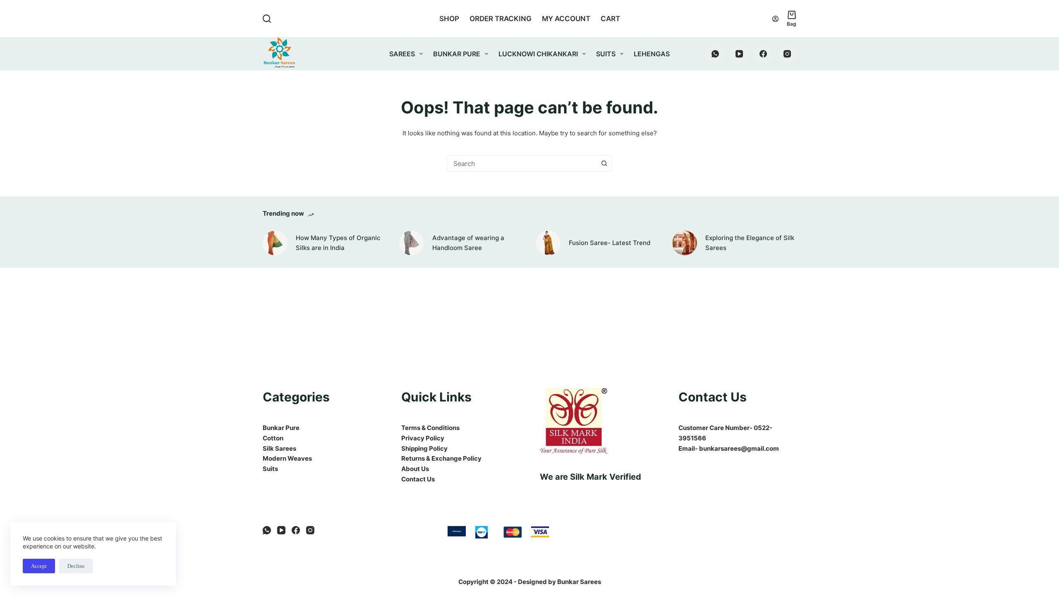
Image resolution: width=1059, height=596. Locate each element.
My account (566, 18)
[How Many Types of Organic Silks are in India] (275, 243)
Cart (610, 18)
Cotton (273, 438)
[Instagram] (787, 54)
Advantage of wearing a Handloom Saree (468, 243)
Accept (39, 566)
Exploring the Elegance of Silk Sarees (749, 243)
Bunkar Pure (456, 54)
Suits (606, 54)
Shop (449, 18)
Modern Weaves (287, 458)
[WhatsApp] (715, 54)
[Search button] (604, 163)
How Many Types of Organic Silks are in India (338, 243)
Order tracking (501, 18)
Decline (76, 566)
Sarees (402, 54)
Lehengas (652, 54)
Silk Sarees (279, 448)
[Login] (775, 19)
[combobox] (521, 163)
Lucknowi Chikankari (538, 54)
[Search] (267, 18)
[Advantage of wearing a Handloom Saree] (411, 243)
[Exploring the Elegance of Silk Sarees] (684, 243)
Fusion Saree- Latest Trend (609, 243)
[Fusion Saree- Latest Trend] (548, 243)
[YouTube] (739, 54)
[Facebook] (763, 54)
